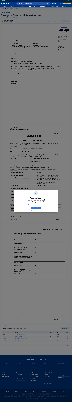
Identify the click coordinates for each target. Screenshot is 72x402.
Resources (63, 0)
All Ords (33, 0)
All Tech (53, 0)
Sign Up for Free (36, 207)
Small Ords (42, 0)
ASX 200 (23, 0)
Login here (41, 210)
